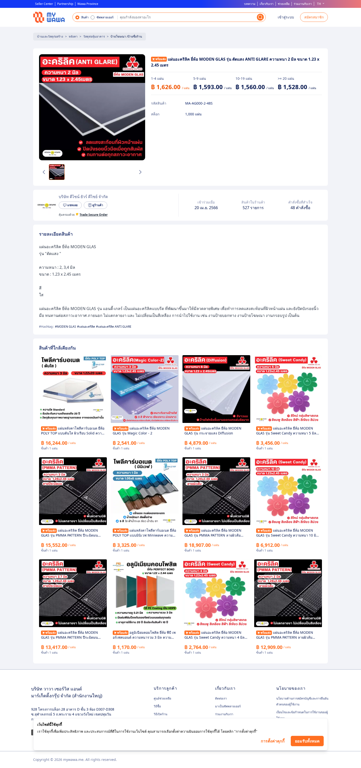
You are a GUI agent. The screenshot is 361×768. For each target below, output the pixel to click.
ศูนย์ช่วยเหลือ (162, 699)
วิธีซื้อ (157, 706)
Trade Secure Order (94, 215)
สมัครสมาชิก (314, 17)
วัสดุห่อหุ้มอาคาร (94, 36)
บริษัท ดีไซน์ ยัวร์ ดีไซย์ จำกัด (83, 196)
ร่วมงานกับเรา (303, 4)
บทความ (249, 4)
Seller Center (44, 4)
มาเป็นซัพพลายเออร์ (228, 706)
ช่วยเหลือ (284, 4)
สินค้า (85, 17)
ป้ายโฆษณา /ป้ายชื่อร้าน (126, 36)
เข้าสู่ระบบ (286, 17)
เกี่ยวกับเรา (267, 4)
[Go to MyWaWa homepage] (49, 17)
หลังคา (73, 36)
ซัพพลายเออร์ (105, 17)
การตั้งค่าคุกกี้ (273, 741)
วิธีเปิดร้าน (160, 714)
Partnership (65, 4)
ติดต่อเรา (221, 698)
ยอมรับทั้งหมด (307, 741)
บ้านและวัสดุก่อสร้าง (50, 36)
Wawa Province (87, 4)
